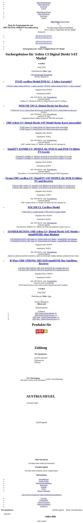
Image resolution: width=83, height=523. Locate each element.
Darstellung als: (37, 71)
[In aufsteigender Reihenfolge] (41, 75)
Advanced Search (44, 502)
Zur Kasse (43, 7)
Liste (49, 71)
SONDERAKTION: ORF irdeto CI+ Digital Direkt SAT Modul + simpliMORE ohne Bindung (44, 233)
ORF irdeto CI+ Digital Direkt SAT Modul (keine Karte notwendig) (43, 122)
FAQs (44, 489)
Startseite (43, 47)
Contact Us (44, 506)
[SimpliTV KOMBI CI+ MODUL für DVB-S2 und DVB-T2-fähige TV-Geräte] (44, 156)
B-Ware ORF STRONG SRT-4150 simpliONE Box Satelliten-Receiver (44, 262)
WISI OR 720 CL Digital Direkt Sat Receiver (44, 105)
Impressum (43, 485)
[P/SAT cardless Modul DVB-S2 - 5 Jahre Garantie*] (24, 86)
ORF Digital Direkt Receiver (45, 315)
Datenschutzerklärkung (44, 483)
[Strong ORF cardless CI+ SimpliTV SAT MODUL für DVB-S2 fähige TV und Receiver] (43, 186)
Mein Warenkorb (43, 5)
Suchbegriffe (43, 500)
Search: (46, 30)
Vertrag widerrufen (43, 491)
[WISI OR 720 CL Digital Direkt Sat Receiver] (27, 110)
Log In (43, 8)
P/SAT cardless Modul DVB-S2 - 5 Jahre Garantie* (43, 81)
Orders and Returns (43, 504)
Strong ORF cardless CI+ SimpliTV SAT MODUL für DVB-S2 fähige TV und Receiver (43, 179)
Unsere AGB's (44, 481)
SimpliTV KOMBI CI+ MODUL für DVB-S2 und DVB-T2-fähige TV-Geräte (43, 150)
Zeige (39, 67)
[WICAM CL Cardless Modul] (32, 212)
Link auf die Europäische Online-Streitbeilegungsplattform (41, 495)
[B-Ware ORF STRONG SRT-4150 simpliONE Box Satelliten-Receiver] (43, 268)
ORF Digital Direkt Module (44, 313)
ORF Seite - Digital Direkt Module (45, 317)
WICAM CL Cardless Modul (44, 207)
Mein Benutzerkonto (44, 3)
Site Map (44, 498)
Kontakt (43, 487)
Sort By (37, 77)
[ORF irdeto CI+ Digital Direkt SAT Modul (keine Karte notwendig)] (44, 127)
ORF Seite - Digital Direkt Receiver (44, 319)
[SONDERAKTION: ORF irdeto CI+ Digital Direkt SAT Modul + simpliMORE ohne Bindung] (43, 239)
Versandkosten (52, 97)
